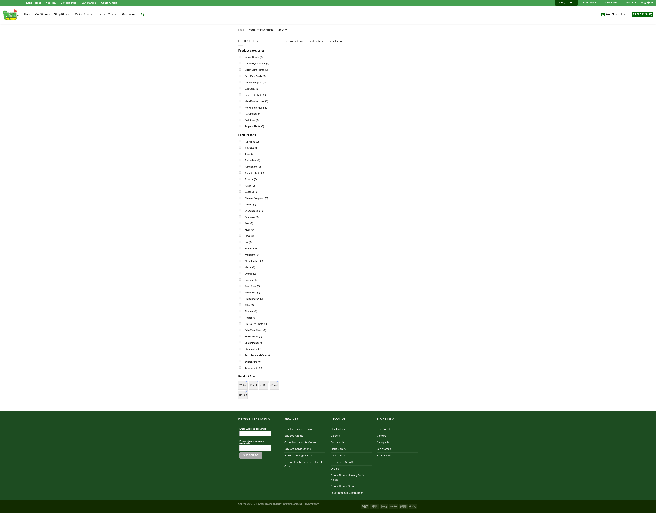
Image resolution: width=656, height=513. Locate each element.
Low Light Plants (255, 95)
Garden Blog (338, 455)
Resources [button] (128, 14)
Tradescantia (253, 368)
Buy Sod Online (293, 435)
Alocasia (251, 148)
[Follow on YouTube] (652, 3)
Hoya (249, 236)
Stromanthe (253, 349)
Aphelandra (253, 167)
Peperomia (252, 292)
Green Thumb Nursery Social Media (348, 477)
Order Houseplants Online (300, 442)
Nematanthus (254, 261)
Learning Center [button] (106, 14)
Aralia (250, 186)
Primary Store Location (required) (251, 442)
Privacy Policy (311, 504)
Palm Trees (252, 286)
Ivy (248, 242)
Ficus (249, 229)
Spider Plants (253, 343)
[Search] (142, 14)
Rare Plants (252, 114)
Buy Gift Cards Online (297, 449)
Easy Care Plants (255, 76)
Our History (338, 429)
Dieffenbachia (254, 211)
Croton (250, 204)
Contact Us (337, 442)
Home (27, 14)
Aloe (249, 154)
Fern (249, 223)
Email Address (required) (252, 429)
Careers (335, 435)
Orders (335, 468)
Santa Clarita (109, 2)
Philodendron (254, 299)
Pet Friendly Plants (256, 107)
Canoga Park (69, 2)
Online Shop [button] (82, 14)
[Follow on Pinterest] (648, 3)
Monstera (252, 255)
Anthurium (252, 160)
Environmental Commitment (347, 492)
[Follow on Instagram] (645, 3)
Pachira (251, 280)
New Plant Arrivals (256, 101)
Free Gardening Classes (298, 455)
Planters (251, 311)
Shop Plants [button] (61, 14)
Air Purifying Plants (257, 63)
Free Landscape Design (298, 429)
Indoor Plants (254, 57)
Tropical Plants (254, 126)
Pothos (250, 317)
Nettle (250, 267)
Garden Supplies (255, 82)
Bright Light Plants (256, 70)
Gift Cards (252, 89)
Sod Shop (252, 120)
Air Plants (252, 141)
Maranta (251, 248)
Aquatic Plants (254, 173)
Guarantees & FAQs (342, 462)
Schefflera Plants (255, 330)
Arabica (251, 179)
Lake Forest (33, 2)
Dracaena (252, 217)
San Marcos (89, 2)
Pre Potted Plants (256, 324)
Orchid (250, 274)
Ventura (51, 2)
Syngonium (253, 362)
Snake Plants (253, 336)
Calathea (251, 192)
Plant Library (338, 449)
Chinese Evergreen (256, 198)
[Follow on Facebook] (642, 3)
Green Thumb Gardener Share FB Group (304, 464)
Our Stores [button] (41, 14)
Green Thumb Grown (343, 486)
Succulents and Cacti (257, 355)
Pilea (249, 305)
